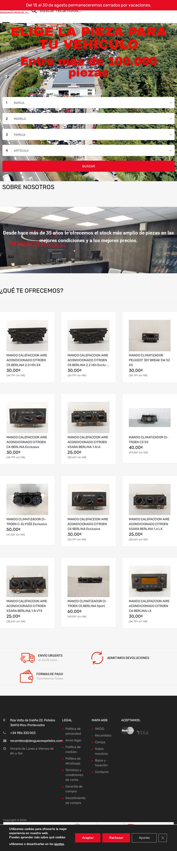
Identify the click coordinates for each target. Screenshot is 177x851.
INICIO (99, 729)
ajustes (59, 844)
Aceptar (88, 838)
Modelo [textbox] (20, 118)
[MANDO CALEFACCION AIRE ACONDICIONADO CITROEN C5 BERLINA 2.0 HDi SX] (27, 335)
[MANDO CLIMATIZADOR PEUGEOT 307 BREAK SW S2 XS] (150, 335)
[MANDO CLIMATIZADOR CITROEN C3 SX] (150, 417)
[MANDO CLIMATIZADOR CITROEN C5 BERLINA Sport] (88, 581)
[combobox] (88, 102)
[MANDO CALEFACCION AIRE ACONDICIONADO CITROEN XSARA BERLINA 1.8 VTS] (27, 581)
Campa (100, 742)
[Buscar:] (96, 11)
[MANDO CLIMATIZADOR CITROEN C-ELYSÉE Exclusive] (27, 499)
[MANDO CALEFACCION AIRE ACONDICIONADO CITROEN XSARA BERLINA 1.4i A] (88, 417)
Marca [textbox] (19, 103)
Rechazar (116, 838)
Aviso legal (73, 740)
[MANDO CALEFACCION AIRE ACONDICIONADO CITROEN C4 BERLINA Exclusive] (27, 417)
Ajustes (144, 838)
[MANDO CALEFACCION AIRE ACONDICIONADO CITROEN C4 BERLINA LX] (150, 581)
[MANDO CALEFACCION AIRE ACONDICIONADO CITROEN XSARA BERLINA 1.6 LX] (150, 499)
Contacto (102, 772)
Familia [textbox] (19, 134)
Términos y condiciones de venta (74, 775)
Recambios (103, 735)
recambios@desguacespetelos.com (36, 741)
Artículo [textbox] (21, 150)
